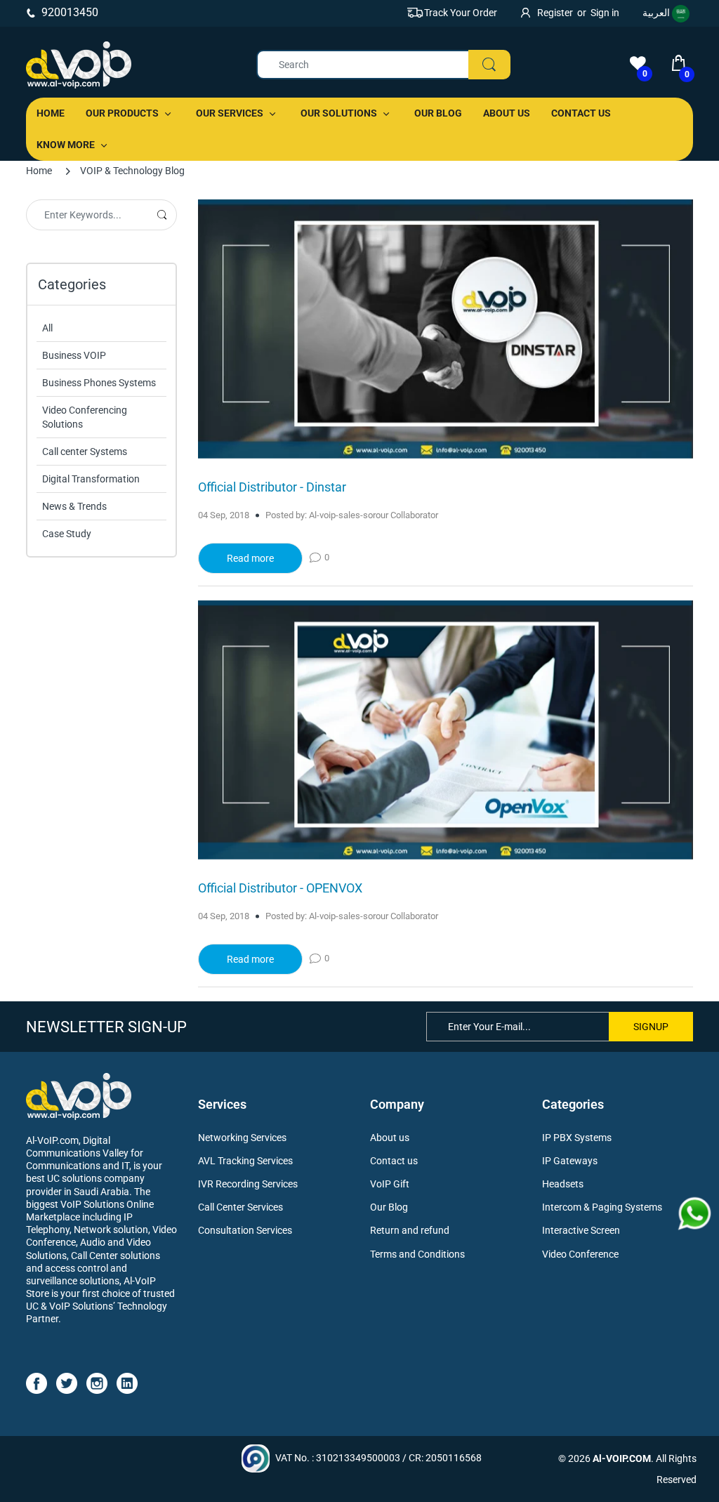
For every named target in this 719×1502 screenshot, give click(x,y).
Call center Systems (84, 451)
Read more (250, 558)
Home (39, 170)
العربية (657, 12)
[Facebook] (36, 1382)
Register (555, 12)
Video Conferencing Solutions (84, 417)
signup (650, 1026)
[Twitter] (66, 1382)
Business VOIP (74, 355)
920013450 (69, 12)
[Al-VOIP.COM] (78, 64)
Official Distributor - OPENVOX (280, 888)
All (47, 328)
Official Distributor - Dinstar (272, 487)
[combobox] (383, 64)
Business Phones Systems (99, 382)
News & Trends (74, 506)
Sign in (605, 12)
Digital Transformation (91, 479)
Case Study (66, 533)
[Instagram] (96, 1382)
